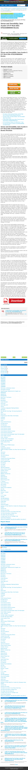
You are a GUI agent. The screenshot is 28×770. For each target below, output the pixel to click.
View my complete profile (6, 549)
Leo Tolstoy (3, 464)
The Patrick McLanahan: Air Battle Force (9, 513)
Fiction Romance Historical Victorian (8, 431)
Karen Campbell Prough (5, 461)
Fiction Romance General (6, 429)
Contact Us (11, 5)
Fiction (2, 420)
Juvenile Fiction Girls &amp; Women (8, 458)
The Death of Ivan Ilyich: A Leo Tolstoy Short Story (11, 511)
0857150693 (3, 377)
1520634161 (3, 384)
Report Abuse (5, 521)
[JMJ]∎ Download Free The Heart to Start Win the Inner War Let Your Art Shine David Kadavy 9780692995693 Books (15, 759)
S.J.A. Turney (3, 495)
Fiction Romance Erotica (5, 426)
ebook (2, 412)
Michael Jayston (4, 478)
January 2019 (3, 369)
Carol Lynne (3, 403)
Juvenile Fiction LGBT (5, 459)
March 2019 (3, 366)
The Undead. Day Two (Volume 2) (7, 514)
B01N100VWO (3, 395)
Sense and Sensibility (5, 499)
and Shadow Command (5, 389)
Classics (20, 13)
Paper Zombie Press (5, 482)
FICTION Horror (4, 424)
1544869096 (16, 13)
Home (2, 5)
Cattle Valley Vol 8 (4, 404)
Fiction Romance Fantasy (6, 428)
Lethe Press (3, 466)
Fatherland (3, 418)
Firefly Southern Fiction (5, 441)
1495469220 (3, 381)
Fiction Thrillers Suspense (6, 435)
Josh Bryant (3, 456)
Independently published (5, 447)
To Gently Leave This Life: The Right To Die (9, 516)
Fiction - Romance (4, 437)
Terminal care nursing (5, 510)
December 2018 (4, 371)
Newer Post (3, 357)
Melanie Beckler (4, 476)
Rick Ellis (2, 489)
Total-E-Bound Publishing (6, 517)
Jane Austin (10, 16)
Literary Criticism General (6, 469)
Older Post (24, 357)
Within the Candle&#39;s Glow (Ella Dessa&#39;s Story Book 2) (13, 519)
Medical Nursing (4, 472)
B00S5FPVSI (3, 394)
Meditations (3, 475)
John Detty (3, 453)
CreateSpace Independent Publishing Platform (10, 408)
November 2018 (4, 372)
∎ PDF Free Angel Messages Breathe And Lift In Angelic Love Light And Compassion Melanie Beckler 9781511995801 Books (16, 752)
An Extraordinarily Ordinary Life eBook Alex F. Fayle (13, 122)
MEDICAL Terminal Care (5, 473)
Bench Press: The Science (6, 397)
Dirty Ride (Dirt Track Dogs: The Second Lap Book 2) (11, 411)
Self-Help (2, 496)
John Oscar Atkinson (5, 455)
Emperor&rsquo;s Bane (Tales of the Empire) (9, 415)
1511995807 (3, 383)
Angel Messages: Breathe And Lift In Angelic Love (10, 391)
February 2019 (3, 368)
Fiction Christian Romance (6, 421)
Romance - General (4, 492)
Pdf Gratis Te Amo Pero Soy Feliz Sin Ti (14, 1)
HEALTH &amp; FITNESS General (7, 444)
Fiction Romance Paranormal (6, 432)
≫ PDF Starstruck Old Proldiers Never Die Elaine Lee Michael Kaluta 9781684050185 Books (16, 540)
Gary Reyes (4, 547)
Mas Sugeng (16, 768)
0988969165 (3, 378)
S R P (2, 493)
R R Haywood (3, 485)
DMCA (6, 5)
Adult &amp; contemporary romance (8, 388)
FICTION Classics (4, 16)
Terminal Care (3, 508)
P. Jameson (3, 481)
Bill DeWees (3, 398)
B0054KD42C (3, 392)
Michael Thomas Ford (5, 479)
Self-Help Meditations (5, 498)
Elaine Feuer (3, 414)
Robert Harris (3, 490)
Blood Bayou (3, 400)
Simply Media (3, 501)
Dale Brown (3, 409)
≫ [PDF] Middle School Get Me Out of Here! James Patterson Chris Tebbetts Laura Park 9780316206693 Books (15, 735)
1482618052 (3, 380)
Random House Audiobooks (6, 487)
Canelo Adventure (4, 401)
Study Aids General (4, 504)
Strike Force (3, 502)
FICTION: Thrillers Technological (7, 438)
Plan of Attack (3, 484)
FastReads (3, 417)
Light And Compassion (5, 467)
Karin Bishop (3, 462)
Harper (2, 443)
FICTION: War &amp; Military (6, 440)
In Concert (3, 446)
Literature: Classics (18, 16)
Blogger (16, 764)
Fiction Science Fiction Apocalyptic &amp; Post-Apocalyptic (12, 434)
